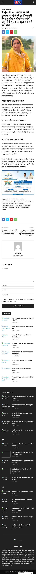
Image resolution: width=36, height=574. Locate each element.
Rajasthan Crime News (8, 205)
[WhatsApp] (15, 32)
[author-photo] (18, 250)
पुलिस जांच (17, 207)
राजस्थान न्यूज (5, 209)
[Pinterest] (11, 32)
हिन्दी (22, 573)
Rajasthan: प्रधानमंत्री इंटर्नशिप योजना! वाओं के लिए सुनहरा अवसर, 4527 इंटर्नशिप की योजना (10, 232)
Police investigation (19, 203)
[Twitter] (7, 32)
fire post (5, 28)
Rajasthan (8, 9)
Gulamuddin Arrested (7, 201)
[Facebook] (3, 32)
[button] (3, 2)
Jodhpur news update (28, 201)
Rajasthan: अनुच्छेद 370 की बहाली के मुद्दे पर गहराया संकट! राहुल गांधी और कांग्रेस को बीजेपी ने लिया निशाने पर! (26, 232)
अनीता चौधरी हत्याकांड (18, 205)
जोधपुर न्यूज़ (11, 207)
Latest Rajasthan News (8, 203)
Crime (3, 9)
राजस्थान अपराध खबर (25, 207)
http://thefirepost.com (18, 255)
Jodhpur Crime (17, 201)
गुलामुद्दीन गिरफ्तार (27, 205)
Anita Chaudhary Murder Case (17, 199)
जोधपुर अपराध (5, 207)
